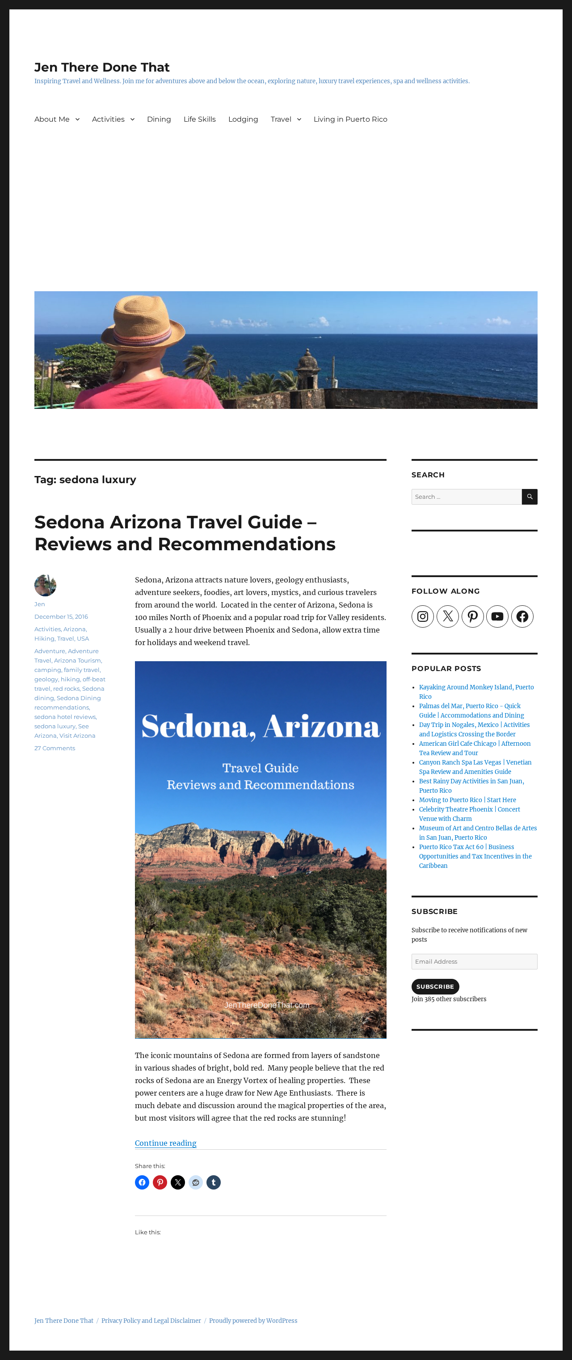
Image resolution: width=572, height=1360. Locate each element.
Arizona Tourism (77, 660)
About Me (52, 119)
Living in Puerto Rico (350, 119)
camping (47, 669)
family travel (82, 669)
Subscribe (435, 986)
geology (46, 679)
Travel (281, 119)
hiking (70, 679)
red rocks (66, 688)
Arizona (74, 629)
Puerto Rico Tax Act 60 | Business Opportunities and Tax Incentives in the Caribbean (475, 856)
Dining (159, 119)
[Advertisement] (287, 217)
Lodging (243, 119)
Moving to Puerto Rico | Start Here (467, 800)
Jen (39, 604)
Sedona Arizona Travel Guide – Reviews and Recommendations (185, 533)
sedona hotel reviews (65, 716)
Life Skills (200, 119)
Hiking (44, 638)
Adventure (49, 650)
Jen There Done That (102, 67)
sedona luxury (55, 726)
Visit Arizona (77, 735)
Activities (108, 119)
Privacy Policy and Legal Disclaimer (151, 1321)
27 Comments (54, 748)
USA (83, 638)
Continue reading (166, 1143)
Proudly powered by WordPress (253, 1321)
